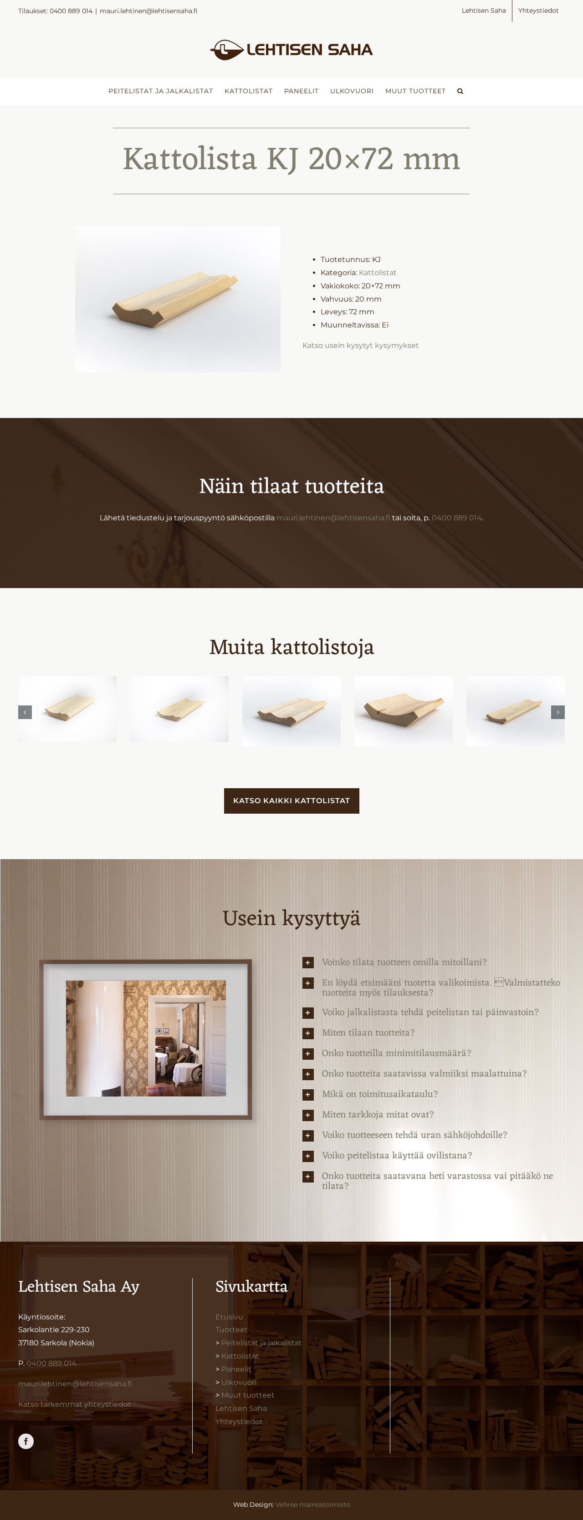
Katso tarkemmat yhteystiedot (74, 1404)
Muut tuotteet (248, 1395)
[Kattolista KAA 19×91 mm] (179, 709)
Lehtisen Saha (241, 1408)
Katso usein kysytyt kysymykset (360, 345)
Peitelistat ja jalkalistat (261, 1343)
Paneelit (236, 1369)
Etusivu (229, 1317)
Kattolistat (378, 272)
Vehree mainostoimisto (313, 1504)
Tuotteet (231, 1329)
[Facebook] (26, 1441)
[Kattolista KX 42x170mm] (403, 711)
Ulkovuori (238, 1382)
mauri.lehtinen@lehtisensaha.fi (149, 11)
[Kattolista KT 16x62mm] (515, 711)
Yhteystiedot (239, 1421)
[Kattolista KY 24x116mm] (291, 711)
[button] (460, 91)
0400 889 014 (457, 517)
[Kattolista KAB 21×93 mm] (67, 709)
